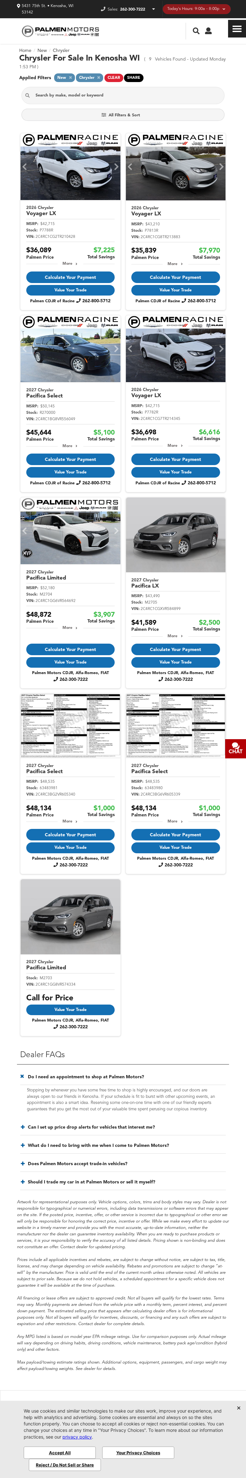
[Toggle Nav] (237, 29)
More (67, 264)
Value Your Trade (70, 290)
